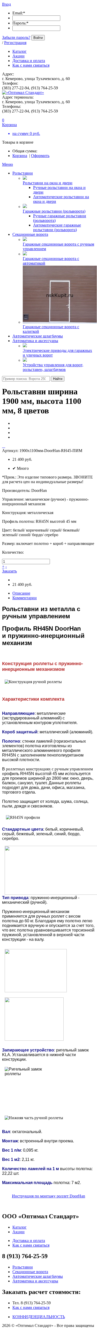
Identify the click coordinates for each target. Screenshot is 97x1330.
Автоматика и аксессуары (35, 340)
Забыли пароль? (16, 37)
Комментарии (24, 598)
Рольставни (22, 173)
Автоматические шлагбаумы (37, 336)
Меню (7, 164)
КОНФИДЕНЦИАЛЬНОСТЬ (38, 1317)
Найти (57, 379)
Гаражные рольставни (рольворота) (54, 211)
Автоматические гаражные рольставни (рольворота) (57, 227)
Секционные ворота (30, 234)
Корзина (19, 155)
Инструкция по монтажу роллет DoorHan (48, 1196)
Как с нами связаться (30, 1307)
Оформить (40, 155)
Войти (38, 38)
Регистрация (15, 42)
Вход (6, 4)
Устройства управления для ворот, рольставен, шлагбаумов (53, 367)
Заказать (9, 571)
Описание (21, 593)
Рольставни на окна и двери (47, 183)
